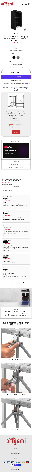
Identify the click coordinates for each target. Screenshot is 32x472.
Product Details (16, 164)
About (15, 448)
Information (15, 453)
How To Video (16, 141)
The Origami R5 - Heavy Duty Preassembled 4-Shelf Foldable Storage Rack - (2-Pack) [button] (16, 114)
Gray (18, 57)
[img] (16, 200)
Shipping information (16, 167)
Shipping (11, 50)
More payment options (16, 80)
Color (16, 53)
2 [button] (12, 282)
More (15, 458)
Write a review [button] (16, 186)
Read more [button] (6, 207)
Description (16, 161)
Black (14, 57)
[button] (16, 43)
